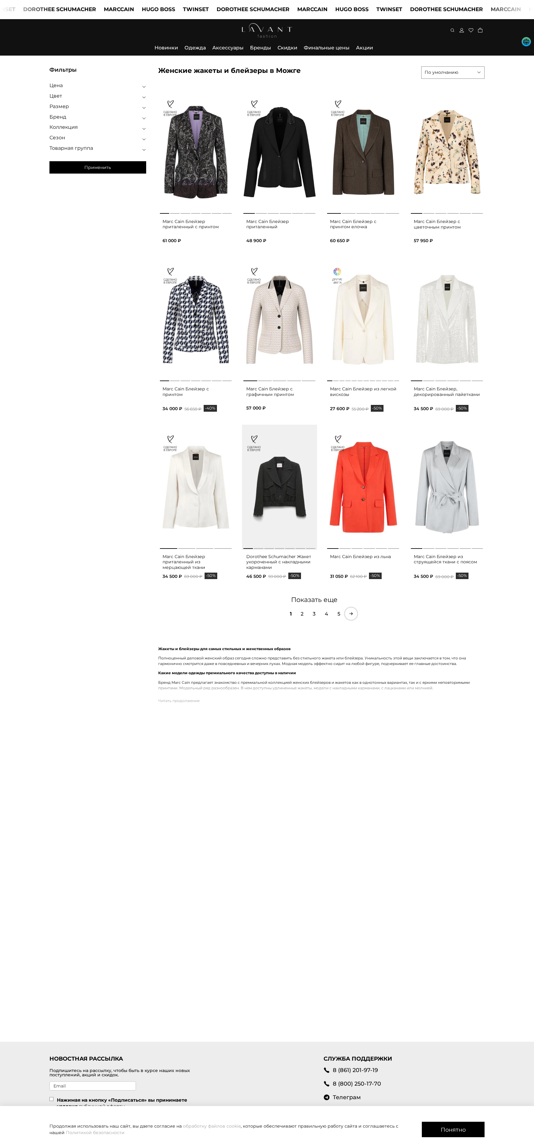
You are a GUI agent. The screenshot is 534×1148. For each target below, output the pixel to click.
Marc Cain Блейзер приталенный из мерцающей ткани (184, 562)
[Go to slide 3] (185, 212)
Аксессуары (228, 48)
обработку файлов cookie (212, 1126)
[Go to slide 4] (195, 212)
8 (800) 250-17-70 (357, 1083)
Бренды (260, 48)
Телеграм (347, 1097)
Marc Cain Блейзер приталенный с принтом (191, 224)
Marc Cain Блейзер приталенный (267, 224)
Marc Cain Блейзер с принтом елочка (353, 224)
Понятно (453, 1129)
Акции (364, 48)
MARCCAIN (89, 9)
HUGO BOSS (129, 9)
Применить (97, 167)
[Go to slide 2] (175, 212)
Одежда (195, 48)
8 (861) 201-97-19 (355, 1070)
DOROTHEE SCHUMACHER (223, 9)
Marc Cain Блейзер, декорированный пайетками (447, 391)
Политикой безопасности (95, 1132)
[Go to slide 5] (206, 212)
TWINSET (167, 9)
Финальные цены (327, 48)
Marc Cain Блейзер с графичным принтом (270, 391)
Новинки (166, 48)
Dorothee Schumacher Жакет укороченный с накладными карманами (278, 562)
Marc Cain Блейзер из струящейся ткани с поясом (445, 559)
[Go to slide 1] (164, 212)
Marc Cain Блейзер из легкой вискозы (363, 391)
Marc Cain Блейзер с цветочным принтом (437, 224)
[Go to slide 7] (227, 212)
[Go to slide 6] (216, 212)
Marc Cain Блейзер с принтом (186, 391)
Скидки (287, 48)
